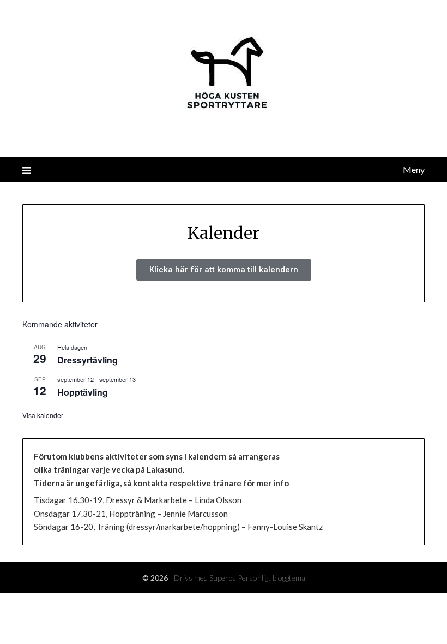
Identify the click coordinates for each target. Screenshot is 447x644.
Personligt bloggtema (271, 577)
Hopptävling (82, 392)
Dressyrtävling (87, 360)
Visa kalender (42, 415)
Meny (414, 169)
